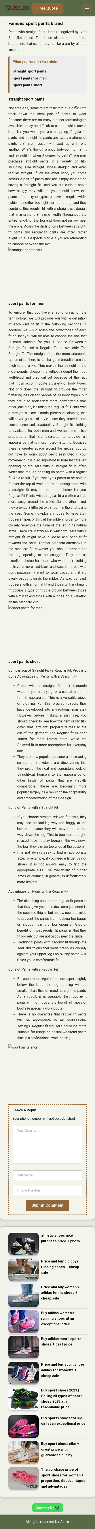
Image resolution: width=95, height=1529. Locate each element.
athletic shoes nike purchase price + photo (60, 1238)
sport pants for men (30, 78)
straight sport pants (29, 71)
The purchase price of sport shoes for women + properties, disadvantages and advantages (63, 1477)
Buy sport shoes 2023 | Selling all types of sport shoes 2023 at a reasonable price (61, 1398)
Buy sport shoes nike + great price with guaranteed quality (60, 1449)
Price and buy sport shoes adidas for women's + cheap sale (63, 1370)
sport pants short (27, 85)
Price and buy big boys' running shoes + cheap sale (60, 1267)
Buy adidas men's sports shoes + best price (61, 1342)
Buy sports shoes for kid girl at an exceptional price (63, 1421)
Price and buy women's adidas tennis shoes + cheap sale (60, 1292)
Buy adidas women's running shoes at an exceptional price (57, 1318)
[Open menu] (87, 8)
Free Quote (47, 8)
